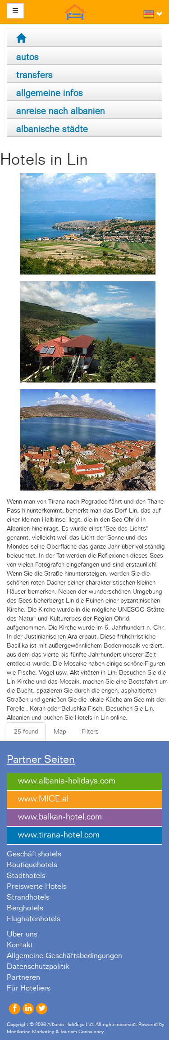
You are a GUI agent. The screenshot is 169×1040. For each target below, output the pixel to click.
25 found (26, 732)
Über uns (22, 934)
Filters (90, 732)
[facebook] (14, 1008)
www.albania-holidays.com (66, 781)
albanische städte (52, 129)
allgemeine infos (49, 93)
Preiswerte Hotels (37, 886)
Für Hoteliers (28, 988)
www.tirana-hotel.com (59, 835)
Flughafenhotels (33, 919)
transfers (34, 75)
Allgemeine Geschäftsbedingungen (64, 955)
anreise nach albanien (60, 111)
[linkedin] (28, 1008)
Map (60, 732)
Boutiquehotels (32, 865)
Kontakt (20, 945)
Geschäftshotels (34, 854)
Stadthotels (26, 875)
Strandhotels (28, 897)
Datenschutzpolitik (38, 966)
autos (27, 57)
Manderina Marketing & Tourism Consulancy (55, 1031)
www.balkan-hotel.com (60, 817)
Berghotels (25, 908)
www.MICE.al (43, 799)
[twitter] (41, 1008)
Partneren (23, 977)
